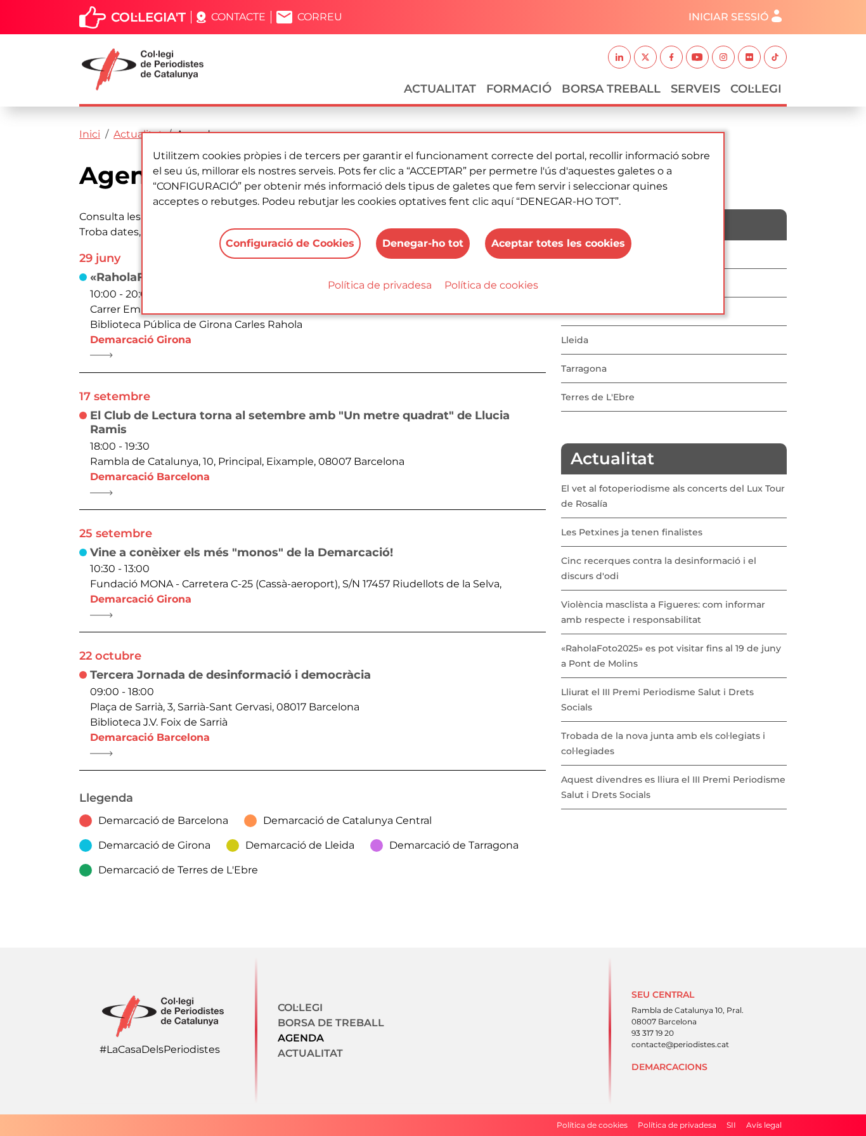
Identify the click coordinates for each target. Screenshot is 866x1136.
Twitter (645, 57)
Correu (319, 17)
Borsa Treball (611, 89)
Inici (89, 134)
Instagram (723, 57)
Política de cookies (491, 285)
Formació (519, 89)
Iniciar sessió (728, 17)
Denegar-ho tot (422, 243)
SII (731, 1125)
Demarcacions (669, 1067)
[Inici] (147, 69)
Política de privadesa (380, 285)
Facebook (671, 57)
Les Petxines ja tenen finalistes (631, 532)
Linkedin (619, 57)
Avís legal (764, 1125)
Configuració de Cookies (290, 243)
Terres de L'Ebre (598, 397)
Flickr (749, 57)
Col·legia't (148, 17)
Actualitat (440, 89)
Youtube (697, 57)
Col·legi (756, 89)
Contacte (238, 17)
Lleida (574, 340)
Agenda (301, 1038)
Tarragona (584, 368)
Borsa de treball (331, 1023)
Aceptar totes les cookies (558, 243)
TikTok (775, 57)
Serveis (695, 89)
